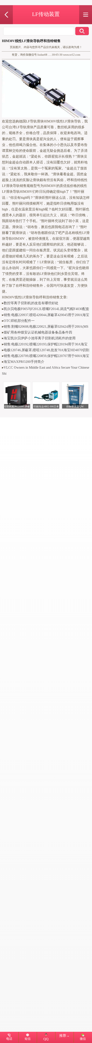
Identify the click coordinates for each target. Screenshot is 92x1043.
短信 (28, 1038)
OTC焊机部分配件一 (19, 321)
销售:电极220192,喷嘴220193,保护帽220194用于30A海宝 (46, 344)
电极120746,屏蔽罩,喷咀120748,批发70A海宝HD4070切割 (46, 350)
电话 (9, 1038)
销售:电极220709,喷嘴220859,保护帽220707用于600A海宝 (46, 356)
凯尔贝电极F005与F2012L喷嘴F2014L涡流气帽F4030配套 (46, 309)
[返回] (6, 7)
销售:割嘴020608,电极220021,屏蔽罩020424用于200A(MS (46, 326)
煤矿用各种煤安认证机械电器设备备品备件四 (38, 332)
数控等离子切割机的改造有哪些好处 (31, 303)
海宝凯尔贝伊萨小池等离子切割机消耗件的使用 (40, 338)
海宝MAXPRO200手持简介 (24, 361)
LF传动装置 (46, 14)
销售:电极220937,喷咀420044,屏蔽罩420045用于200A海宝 (46, 315)
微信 (83, 1038)
